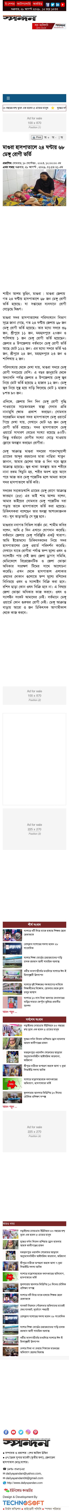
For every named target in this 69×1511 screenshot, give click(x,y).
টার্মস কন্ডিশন (12, 1509)
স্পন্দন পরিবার (51, 1509)
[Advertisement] (34, 63)
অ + (47, 137)
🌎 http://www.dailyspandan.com (23, 1483)
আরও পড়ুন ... (10, 1012)
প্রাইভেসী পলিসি (31, 1509)
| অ (61, 137)
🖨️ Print (36, 137)
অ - (54, 137)
